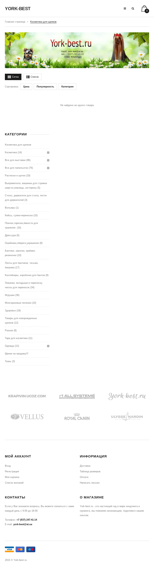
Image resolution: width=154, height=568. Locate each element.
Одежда (9, 345)
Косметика (11, 152)
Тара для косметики (16, 338)
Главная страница (15, 21)
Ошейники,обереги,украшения (22, 243)
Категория (67, 86)
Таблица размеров (90, 471)
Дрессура (10, 235)
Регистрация (12, 471)
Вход (8, 465)
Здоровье (10, 310)
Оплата (84, 477)
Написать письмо (90, 482)
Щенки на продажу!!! (16, 353)
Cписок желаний (14, 482)
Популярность (45, 86)
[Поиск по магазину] (133, 8)
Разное (9, 330)
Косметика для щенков (18, 144)
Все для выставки (15, 160)
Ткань (8, 361)
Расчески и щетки (15, 175)
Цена (26, 86)
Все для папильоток (16, 167)
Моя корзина (12, 477)
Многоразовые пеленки (18, 302)
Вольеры (10, 207)
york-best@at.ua (22, 524)
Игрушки (9, 295)
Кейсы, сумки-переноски (19, 215)
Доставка (85, 465)
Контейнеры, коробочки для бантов (25, 275)
